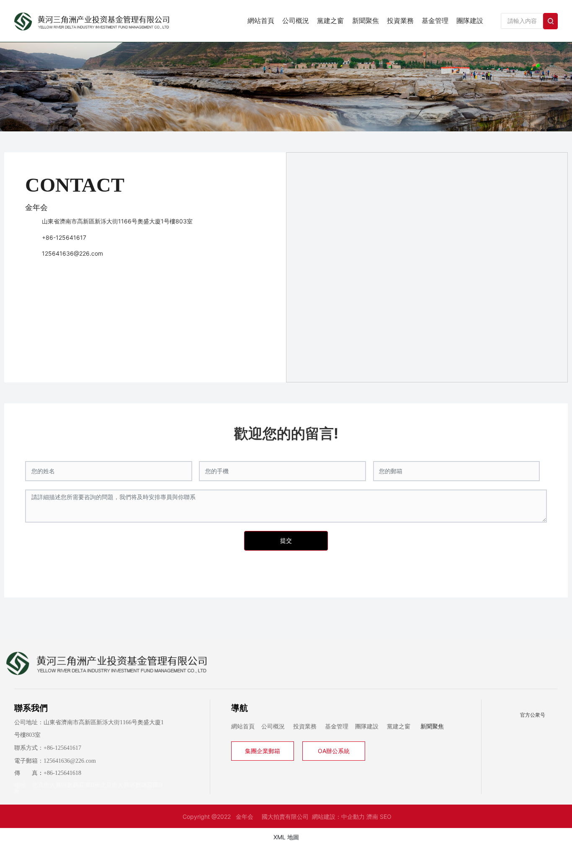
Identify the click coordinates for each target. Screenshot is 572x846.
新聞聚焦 (432, 726)
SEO (386, 816)
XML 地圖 (286, 837)
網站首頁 (243, 726)
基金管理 (336, 726)
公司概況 (273, 726)
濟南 (372, 816)
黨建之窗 (398, 726)
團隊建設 (367, 726)
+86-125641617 (64, 237)
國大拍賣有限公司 (285, 816)
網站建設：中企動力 (338, 816)
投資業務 (305, 726)
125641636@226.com (72, 253)
